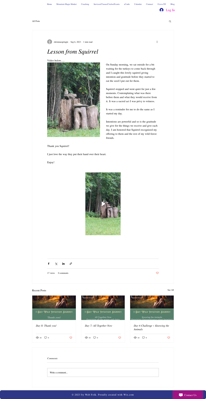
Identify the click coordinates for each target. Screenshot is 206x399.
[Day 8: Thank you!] (54, 308)
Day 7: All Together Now (98, 325)
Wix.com (129, 394)
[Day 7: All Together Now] (103, 308)
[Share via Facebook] (48, 263)
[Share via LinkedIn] (63, 263)
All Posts (36, 21)
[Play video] (103, 203)
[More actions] (157, 42)
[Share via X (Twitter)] (56, 263)
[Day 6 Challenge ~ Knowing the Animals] (152, 308)
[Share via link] (70, 263)
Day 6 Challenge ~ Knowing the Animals (151, 327)
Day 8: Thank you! (46, 325)
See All (171, 289)
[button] (170, 21)
